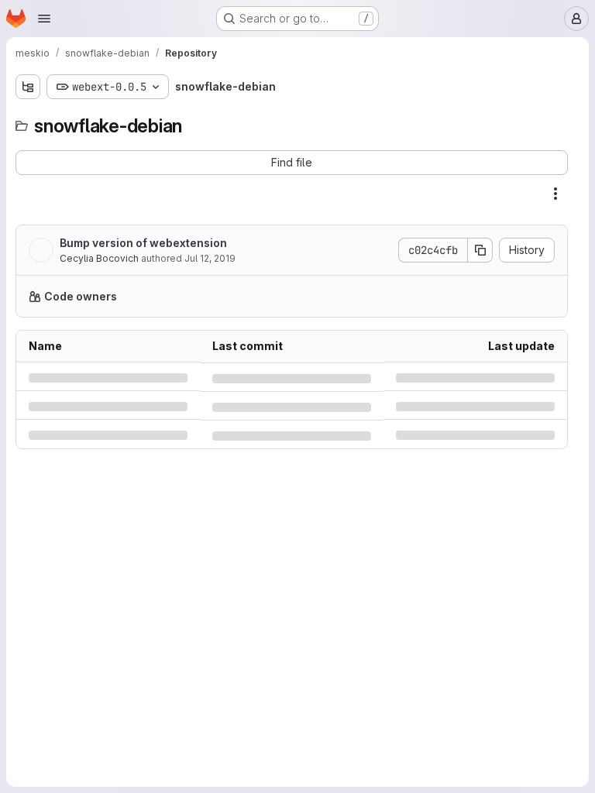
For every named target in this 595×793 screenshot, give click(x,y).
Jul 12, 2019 (210, 258)
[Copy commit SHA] (480, 250)
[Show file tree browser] (27, 86)
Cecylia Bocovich (99, 258)
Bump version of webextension (143, 242)
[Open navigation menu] (44, 18)
